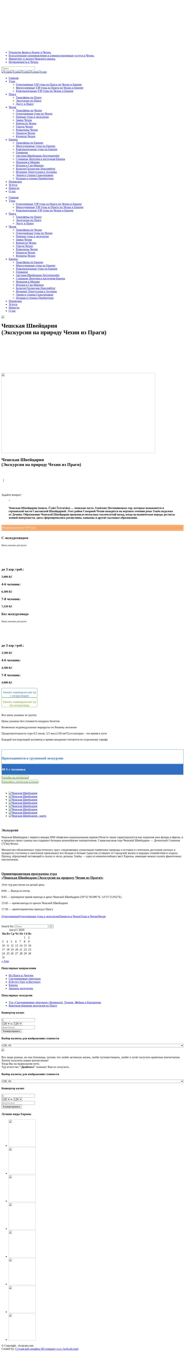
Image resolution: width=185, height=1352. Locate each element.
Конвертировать (11, 1031)
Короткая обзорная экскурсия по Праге (33, 1005)
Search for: (7, 926)
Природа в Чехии (69, 916)
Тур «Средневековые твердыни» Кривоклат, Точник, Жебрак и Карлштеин (55, 1002)
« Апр (5, 961)
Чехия (102, 916)
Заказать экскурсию (21, 988)
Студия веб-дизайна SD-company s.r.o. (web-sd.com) (46, 1348)
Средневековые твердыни (25, 978)
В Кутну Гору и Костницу (25, 981)
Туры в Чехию (89, 916)
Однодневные (10, 916)
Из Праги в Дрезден (21, 975)
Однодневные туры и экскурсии (39, 916)
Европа (13, 985)
